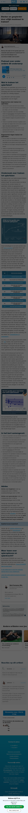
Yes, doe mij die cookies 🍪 (14, 806)
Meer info (14, 803)
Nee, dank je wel (14, 810)
